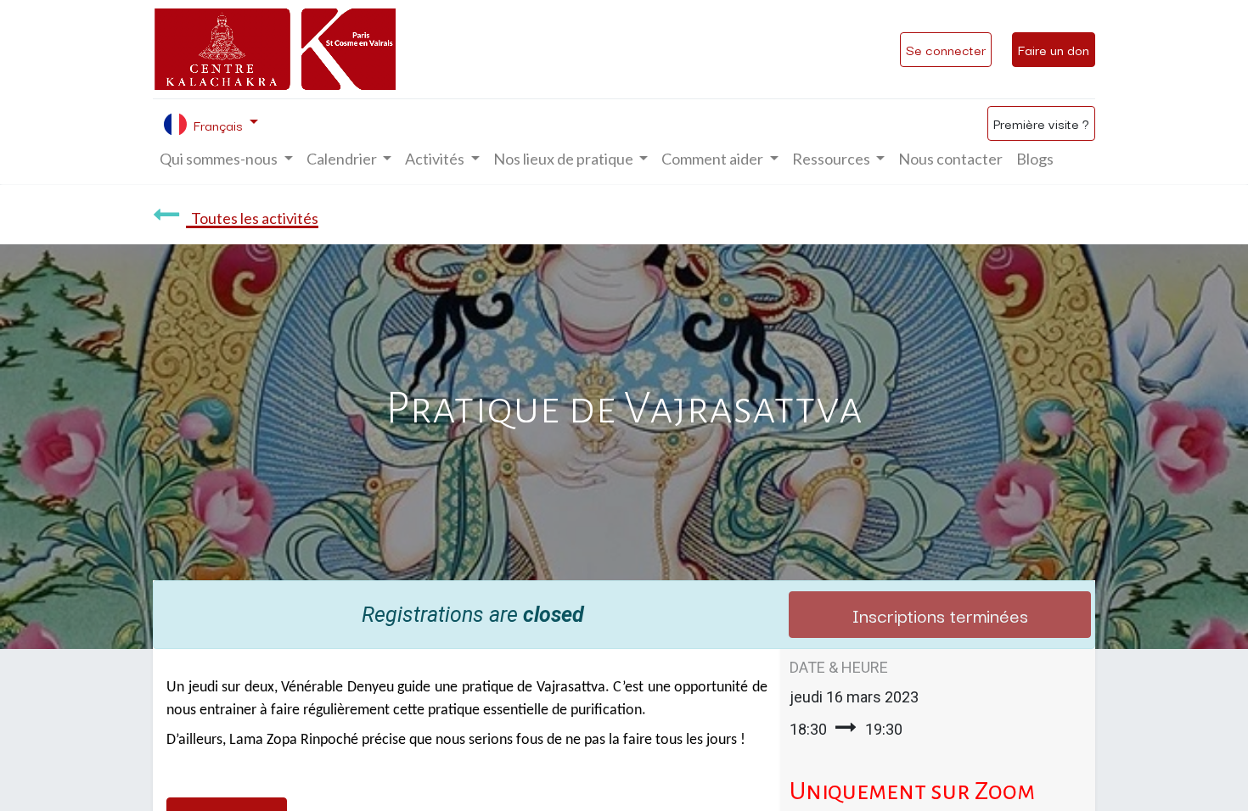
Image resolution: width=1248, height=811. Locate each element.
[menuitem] (950, 159)
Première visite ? (1041, 123)
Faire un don (1053, 49)
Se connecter (946, 49)
